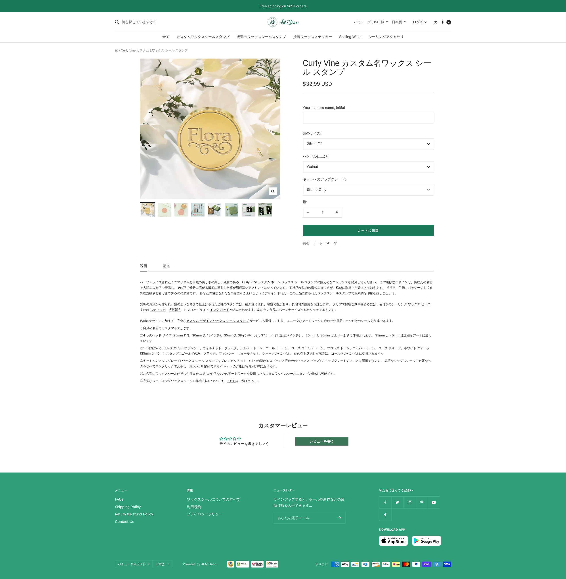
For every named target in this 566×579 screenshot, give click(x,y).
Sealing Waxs (350, 36)
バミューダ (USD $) (369, 22)
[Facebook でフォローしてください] (385, 502)
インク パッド (219, 309)
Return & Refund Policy (134, 514)
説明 (143, 266)
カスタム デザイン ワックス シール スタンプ (217, 321)
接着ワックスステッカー (312, 36)
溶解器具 (175, 309)
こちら (231, 381)
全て (165, 36)
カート (441, 21)
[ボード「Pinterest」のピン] (321, 243)
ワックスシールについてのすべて (213, 499)
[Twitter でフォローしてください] (397, 502)
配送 (166, 266)
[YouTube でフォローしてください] (434, 502)
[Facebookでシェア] (315, 243)
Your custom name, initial (324, 107)
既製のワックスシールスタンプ (261, 36)
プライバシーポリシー (204, 514)
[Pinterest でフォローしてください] (422, 502)
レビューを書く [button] (322, 441)
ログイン (420, 21)
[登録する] (339, 517)
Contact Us (124, 521)
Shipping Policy (128, 507)
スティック (158, 309)
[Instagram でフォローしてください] (409, 502)
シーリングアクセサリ (386, 36)
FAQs (119, 499)
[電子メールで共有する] (335, 243)
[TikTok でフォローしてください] (385, 515)
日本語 (397, 22)
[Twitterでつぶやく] (328, 243)
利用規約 (194, 507)
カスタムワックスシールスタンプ (202, 36)
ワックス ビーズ (419, 304)
